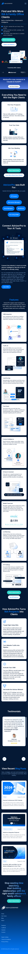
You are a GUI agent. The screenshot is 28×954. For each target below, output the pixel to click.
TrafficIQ (3, 927)
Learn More (6, 287)
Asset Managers (8, 208)
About (2, 920)
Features (3, 925)
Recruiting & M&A (14, 214)
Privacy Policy (4, 941)
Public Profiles (4, 937)
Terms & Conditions (6, 939)
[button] (25, 3)
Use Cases (4, 916)
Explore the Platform (9, 44)
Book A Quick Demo (8, 39)
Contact (3, 932)
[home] (6, 3)
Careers (3, 930)
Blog (2, 918)
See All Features (14, 597)
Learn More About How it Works (14, 175)
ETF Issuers (14, 196)
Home (2, 913)
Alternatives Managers (14, 202)
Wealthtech (21, 208)
